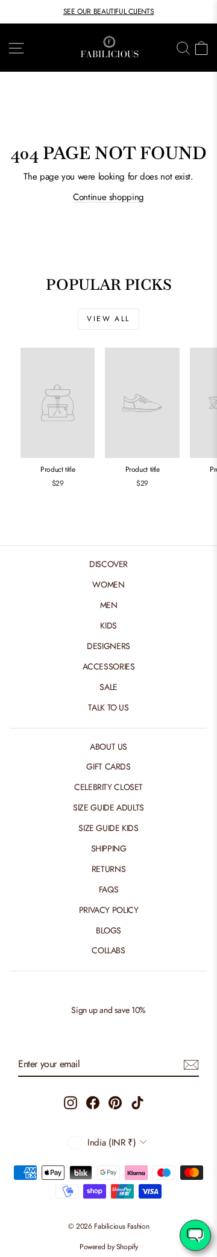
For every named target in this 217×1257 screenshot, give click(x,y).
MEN (109, 605)
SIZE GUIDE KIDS (108, 828)
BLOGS (108, 930)
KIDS (108, 625)
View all (108, 318)
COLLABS (108, 950)
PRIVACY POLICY (109, 910)
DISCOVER (108, 564)
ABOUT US (108, 747)
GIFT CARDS (108, 766)
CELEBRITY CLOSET (108, 787)
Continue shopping (108, 197)
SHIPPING (109, 848)
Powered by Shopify (108, 1246)
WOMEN (108, 584)
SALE (108, 687)
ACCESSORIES (109, 666)
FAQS (109, 889)
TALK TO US (108, 707)
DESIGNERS (108, 646)
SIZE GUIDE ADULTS (108, 807)
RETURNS (108, 869)
